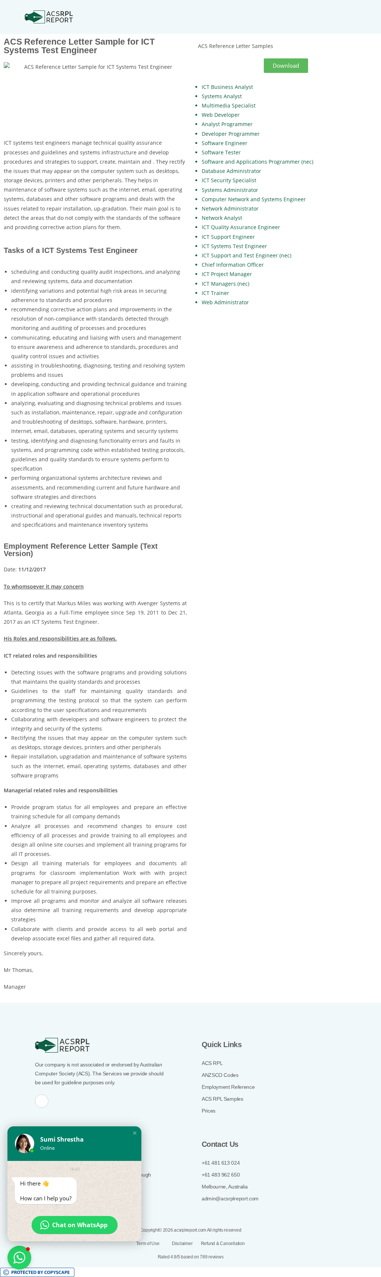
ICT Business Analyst (227, 86)
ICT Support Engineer (228, 236)
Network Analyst (222, 217)
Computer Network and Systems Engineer (254, 199)
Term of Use (148, 1243)
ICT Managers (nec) (225, 283)
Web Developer (221, 114)
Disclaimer (182, 1243)
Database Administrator (231, 170)
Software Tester (221, 152)
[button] (347, 17)
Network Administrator (230, 208)
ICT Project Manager (227, 273)
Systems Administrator (230, 189)
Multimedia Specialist (229, 105)
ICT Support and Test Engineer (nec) (246, 255)
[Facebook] (41, 1101)
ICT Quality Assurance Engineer (241, 227)
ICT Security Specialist (229, 180)
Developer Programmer (231, 133)
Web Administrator (225, 302)
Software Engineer (224, 143)
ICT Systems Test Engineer (234, 246)
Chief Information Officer (233, 264)
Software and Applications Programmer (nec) (257, 161)
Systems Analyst (222, 96)
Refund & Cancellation (223, 1243)
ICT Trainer (215, 292)
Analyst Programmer (227, 124)
